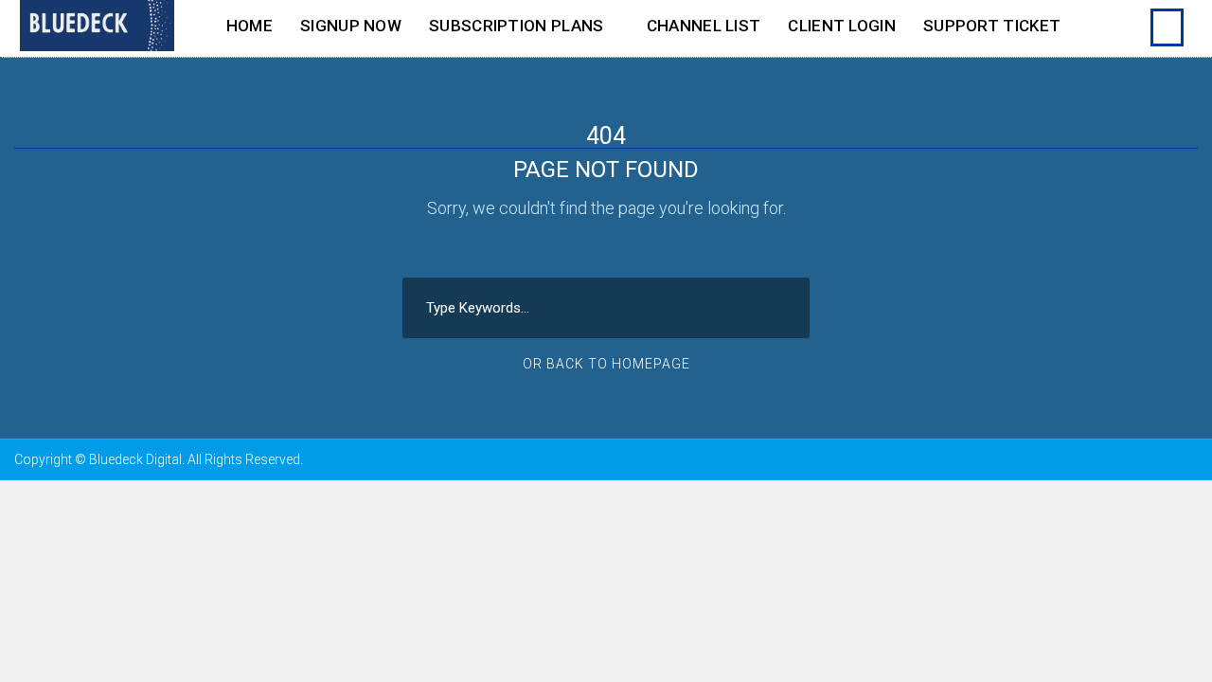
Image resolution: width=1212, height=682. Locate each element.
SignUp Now (350, 25)
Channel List (704, 25)
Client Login (842, 25)
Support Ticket (991, 25)
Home (249, 25)
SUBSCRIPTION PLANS (516, 25)
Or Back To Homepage (606, 363)
